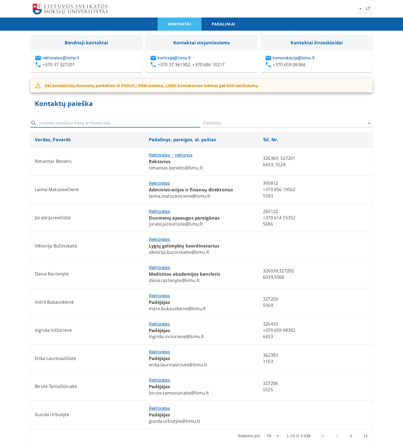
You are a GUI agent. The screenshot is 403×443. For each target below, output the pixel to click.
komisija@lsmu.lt (174, 58)
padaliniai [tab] (223, 24)
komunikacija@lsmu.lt (293, 58)
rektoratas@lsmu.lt (60, 58)
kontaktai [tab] (179, 24)
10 (269, 436)
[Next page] (351, 435)
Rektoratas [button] (159, 183)
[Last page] (365, 435)
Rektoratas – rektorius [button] (170, 155)
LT (368, 8)
